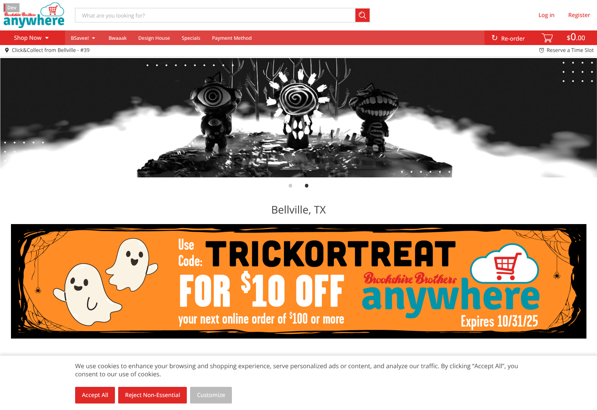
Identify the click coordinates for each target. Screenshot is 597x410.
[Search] (362, 15)
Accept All (95, 395)
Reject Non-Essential (152, 395)
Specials (191, 38)
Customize (211, 395)
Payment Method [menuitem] (232, 38)
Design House (154, 38)
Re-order (513, 39)
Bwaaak (117, 38)
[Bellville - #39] (33, 15)
